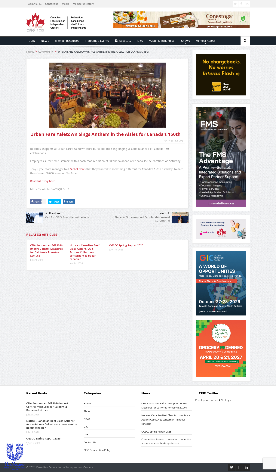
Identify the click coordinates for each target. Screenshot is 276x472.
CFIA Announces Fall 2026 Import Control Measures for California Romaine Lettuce (46, 250)
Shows (185, 40)
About (87, 411)
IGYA (140, 40)
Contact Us (90, 442)
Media (65, 3)
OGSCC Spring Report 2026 (126, 245)
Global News (78, 169)
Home (87, 403)
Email (182, 140)
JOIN (32, 40)
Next (162, 213)
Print (170, 140)
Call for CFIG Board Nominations (67, 217)
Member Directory (83, 3)
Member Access (205, 40)
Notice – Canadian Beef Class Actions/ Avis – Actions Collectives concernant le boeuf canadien (84, 252)
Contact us (51, 3)
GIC (86, 426)
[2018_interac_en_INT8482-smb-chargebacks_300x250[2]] (221, 74)
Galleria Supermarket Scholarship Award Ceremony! (142, 218)
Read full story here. (43, 181)
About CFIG (34, 3)
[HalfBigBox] (221, 229)
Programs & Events (97, 40)
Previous (54, 213)
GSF (86, 434)
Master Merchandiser (162, 40)
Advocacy (125, 40)
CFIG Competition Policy (97, 450)
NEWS (45, 40)
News (87, 419)
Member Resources (67, 40)
